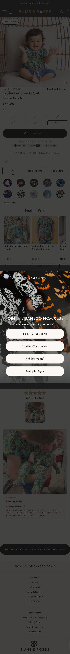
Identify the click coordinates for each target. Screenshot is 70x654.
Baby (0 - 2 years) (35, 334)
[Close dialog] (6, 276)
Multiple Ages (35, 371)
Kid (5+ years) (35, 359)
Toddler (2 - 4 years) (35, 346)
